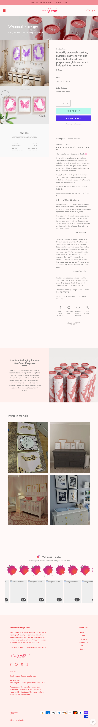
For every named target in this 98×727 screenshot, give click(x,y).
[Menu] (4, 10)
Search (82, 636)
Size (58, 78)
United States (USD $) (14, 713)
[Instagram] (16, 664)
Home (81, 632)
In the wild (83, 639)
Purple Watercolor (63, 92)
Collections (83, 642)
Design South (61, 49)
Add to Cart (73, 111)
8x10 (62, 81)
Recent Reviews (74, 139)
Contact (82, 649)
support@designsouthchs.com (26, 676)
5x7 (57, 81)
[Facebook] (11, 664)
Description (60, 139)
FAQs (81, 646)
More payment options (73, 124)
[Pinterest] (22, 664)
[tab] (62, 138)
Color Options (61, 88)
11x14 (68, 81)
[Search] (88, 11)
